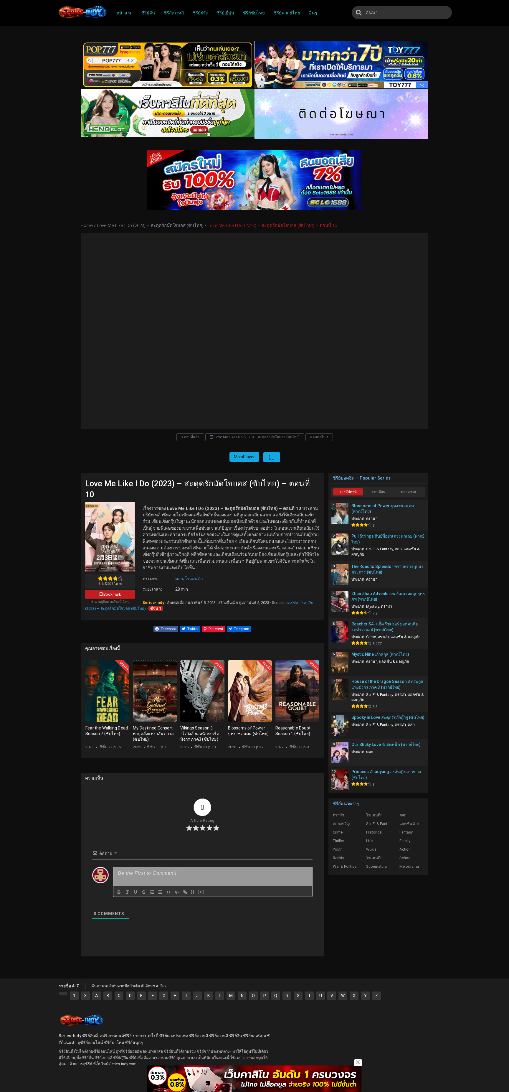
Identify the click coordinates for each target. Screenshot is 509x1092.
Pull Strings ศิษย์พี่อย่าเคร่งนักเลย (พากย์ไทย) (387, 539)
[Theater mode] (271, 457)
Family (404, 841)
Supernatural (377, 866)
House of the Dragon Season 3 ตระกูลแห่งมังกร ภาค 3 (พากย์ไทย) (387, 684)
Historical (374, 832)
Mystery (372, 606)
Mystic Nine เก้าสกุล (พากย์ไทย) (380, 654)
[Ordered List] (152, 892)
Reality (338, 858)
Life (369, 841)
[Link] (185, 892)
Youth (338, 849)
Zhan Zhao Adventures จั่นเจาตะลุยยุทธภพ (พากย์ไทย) (388, 596)
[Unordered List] (160, 892)
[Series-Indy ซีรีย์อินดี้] (82, 18)
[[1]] (63, 993)
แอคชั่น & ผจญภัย (406, 637)
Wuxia (371, 849)
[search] (359, 12)
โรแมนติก (194, 578)
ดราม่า (371, 518)
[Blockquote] (168, 892)
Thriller (338, 841)
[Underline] (135, 892)
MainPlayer (244, 456)
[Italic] (127, 892)
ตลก (179, 578)
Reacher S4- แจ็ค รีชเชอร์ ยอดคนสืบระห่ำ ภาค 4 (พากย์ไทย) (384, 627)
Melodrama (409, 866)
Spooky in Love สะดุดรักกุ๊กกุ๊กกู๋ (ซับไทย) (387, 717)
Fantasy (406, 832)
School (405, 858)
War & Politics (344, 866)
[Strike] (144, 892)
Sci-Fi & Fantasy (379, 549)
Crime (371, 637)
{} (193, 892)
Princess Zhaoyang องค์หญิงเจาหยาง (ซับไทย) (386, 774)
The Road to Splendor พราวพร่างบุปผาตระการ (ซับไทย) (387, 569)
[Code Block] (177, 892)
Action (405, 849)
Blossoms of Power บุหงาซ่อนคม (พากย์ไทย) (382, 508)
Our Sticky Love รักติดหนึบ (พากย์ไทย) (386, 744)
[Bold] (119, 892)
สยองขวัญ (341, 823)
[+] (201, 892)
